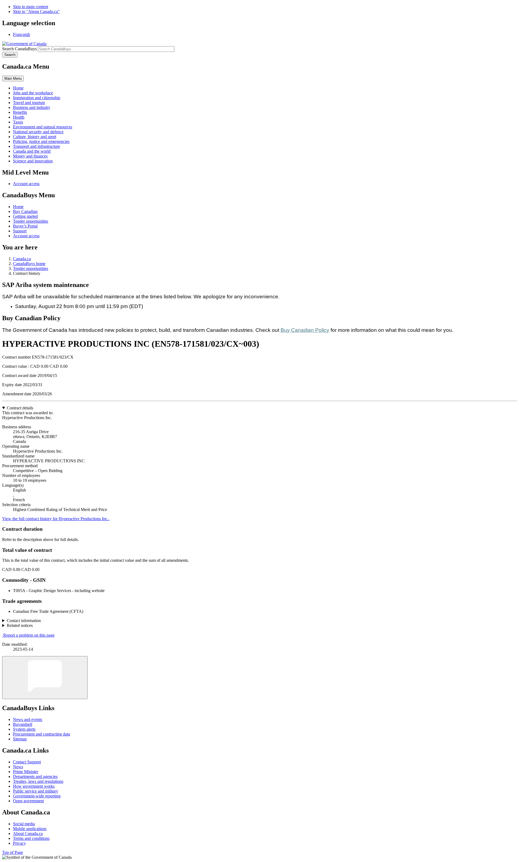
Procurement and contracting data (41, 734)
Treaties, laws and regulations (38, 781)
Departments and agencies (35, 776)
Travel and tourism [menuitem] (29, 102)
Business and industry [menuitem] (31, 107)
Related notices (20, 625)
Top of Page (12, 852)
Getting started (25, 216)
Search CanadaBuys (19, 48)
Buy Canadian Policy (305, 330)
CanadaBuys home (29, 263)
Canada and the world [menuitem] (32, 151)
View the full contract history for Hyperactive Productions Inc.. (55, 518)
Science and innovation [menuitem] (33, 161)
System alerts (24, 729)
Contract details (20, 408)
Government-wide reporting (37, 796)
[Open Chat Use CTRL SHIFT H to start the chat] (45, 677)
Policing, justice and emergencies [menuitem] (41, 141)
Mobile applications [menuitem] (29, 828)
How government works (34, 786)
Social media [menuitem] (24, 823)
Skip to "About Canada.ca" (36, 11)
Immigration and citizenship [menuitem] (36, 97)
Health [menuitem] (18, 117)
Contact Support (27, 762)
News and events (27, 719)
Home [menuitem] (18, 88)
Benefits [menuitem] (20, 112)
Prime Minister (25, 771)
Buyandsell (22, 724)
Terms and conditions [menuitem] (31, 838)
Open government (28, 800)
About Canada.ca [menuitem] (28, 833)
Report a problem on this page (29, 635)
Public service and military (35, 791)
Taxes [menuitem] (18, 122)
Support (19, 231)
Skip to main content (30, 6)
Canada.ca (22, 258)
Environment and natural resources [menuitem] (42, 127)
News (18, 766)
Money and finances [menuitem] (30, 156)
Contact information (24, 620)
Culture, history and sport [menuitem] (34, 136)
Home (18, 206)
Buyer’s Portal (25, 226)
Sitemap (20, 739)
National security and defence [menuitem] (38, 131)
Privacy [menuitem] (19, 843)
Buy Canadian (25, 211)
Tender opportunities (30, 221)
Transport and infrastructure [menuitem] (36, 146)
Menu (13, 78)
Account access (26, 183)
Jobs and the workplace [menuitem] (33, 93)
